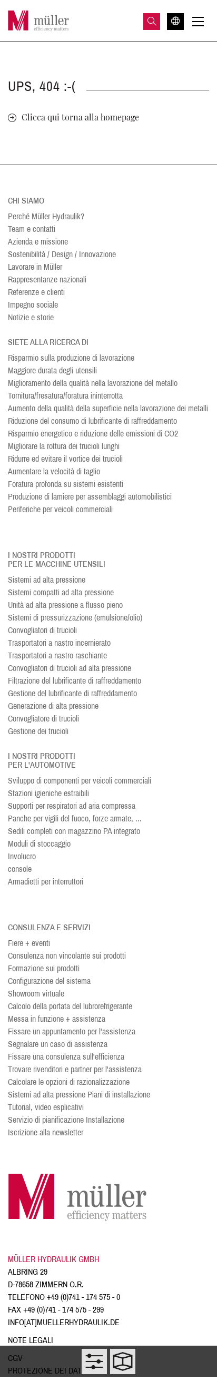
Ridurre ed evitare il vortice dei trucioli (65, 458)
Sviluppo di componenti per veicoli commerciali (79, 780)
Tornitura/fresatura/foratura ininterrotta (65, 395)
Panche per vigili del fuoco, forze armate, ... (75, 818)
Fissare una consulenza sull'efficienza (66, 1056)
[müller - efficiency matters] (38, 21)
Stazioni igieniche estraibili (48, 793)
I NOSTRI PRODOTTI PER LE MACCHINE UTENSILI (56, 559)
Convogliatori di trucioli (42, 630)
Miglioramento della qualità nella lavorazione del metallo (92, 383)
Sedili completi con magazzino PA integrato (74, 831)
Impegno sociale (33, 304)
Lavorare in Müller (35, 266)
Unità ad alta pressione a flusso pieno (65, 605)
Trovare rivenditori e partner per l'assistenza (75, 1069)
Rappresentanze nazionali (47, 279)
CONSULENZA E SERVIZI (49, 927)
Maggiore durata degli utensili (52, 370)
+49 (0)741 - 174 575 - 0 (83, 1297)
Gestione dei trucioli (38, 731)
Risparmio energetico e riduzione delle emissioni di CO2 (93, 433)
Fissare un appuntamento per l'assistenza (71, 1031)
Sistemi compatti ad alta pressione (61, 592)
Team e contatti (31, 229)
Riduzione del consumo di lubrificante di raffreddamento (92, 420)
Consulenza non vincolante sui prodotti (67, 955)
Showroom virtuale (36, 993)
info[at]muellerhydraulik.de (64, 1322)
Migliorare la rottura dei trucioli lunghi (64, 446)
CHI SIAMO (26, 200)
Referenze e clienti (36, 292)
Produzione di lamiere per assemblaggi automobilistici (90, 496)
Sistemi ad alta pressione (46, 579)
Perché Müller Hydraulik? (46, 216)
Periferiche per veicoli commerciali (60, 509)
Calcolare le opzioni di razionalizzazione (69, 1081)
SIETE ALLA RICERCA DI (48, 342)
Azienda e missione (38, 241)
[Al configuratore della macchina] (94, 1361)
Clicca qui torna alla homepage (80, 117)
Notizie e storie (31, 317)
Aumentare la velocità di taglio (54, 471)
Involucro (22, 856)
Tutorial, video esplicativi (46, 1107)
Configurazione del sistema (49, 981)
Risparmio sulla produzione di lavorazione (71, 357)
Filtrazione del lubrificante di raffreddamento (74, 680)
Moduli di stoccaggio (39, 843)
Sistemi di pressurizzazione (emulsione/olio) (75, 617)
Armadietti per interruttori (45, 881)
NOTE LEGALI (30, 1340)
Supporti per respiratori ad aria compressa (71, 805)
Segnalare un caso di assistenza (57, 1044)
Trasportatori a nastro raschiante (57, 655)
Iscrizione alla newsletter (45, 1132)
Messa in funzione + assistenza (56, 1018)
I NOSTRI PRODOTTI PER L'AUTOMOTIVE (42, 760)
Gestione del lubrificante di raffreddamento (72, 693)
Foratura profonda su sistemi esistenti (65, 484)
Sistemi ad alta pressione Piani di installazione (79, 1094)
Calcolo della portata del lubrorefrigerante (70, 1006)
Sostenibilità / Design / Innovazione (62, 254)
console (20, 869)
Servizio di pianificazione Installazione (66, 1119)
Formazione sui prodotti (44, 968)
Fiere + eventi (29, 943)
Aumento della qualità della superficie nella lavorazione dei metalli (108, 408)
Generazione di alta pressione (53, 705)
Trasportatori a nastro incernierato (59, 642)
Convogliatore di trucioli (43, 718)
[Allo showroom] (122, 1361)
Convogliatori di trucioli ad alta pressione (69, 668)
